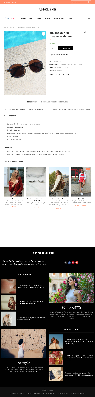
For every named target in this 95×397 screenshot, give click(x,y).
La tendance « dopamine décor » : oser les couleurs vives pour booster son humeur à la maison (79, 358)
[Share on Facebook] (54, 74)
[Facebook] (5, 18)
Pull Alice (14, 199)
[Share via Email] (68, 74)
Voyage (70, 18)
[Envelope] (76, 262)
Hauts (11, 202)
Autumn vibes (53, 201)
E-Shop (12, 27)
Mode (30, 18)
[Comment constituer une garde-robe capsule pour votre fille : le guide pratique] (56, 374)
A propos (13, 393)
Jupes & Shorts (76, 202)
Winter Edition (18, 204)
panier (14, 2)
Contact (21, 393)
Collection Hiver (16, 201)
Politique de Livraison (78, 393)
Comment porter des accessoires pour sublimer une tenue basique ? (30, 302)
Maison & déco (59, 18)
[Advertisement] (47, 229)
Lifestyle (47, 18)
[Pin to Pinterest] (63, 74)
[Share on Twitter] (59, 74)
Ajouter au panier (65, 48)
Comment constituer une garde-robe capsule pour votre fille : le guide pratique (79, 374)
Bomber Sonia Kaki (58, 199)
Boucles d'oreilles (37, 203)
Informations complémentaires (54, 102)
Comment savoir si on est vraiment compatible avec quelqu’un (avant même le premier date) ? (79, 341)
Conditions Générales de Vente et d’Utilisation (40, 393)
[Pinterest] (11, 18)
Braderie (7, 201)
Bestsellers (62, 201)
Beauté (38, 18)
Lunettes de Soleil (76, 64)
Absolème (58, 70)
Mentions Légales (63, 393)
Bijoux (29, 203)
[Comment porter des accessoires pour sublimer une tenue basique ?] (8, 302)
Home (6, 27)
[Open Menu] (89, 18)
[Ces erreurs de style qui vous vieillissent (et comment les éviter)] (8, 319)
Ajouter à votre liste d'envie (59, 55)
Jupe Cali (81, 199)
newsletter (7, 2)
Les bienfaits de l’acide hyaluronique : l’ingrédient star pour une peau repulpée (31, 286)
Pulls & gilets (8, 204)
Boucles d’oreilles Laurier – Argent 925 (36, 200)
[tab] (32, 102)
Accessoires (61, 64)
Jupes (88, 201)
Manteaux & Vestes (55, 204)
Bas (73, 201)
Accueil (23, 18)
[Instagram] (8, 18)
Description (32, 102)
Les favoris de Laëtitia (61, 202)
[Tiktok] (14, 18)
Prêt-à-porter (18, 202)
